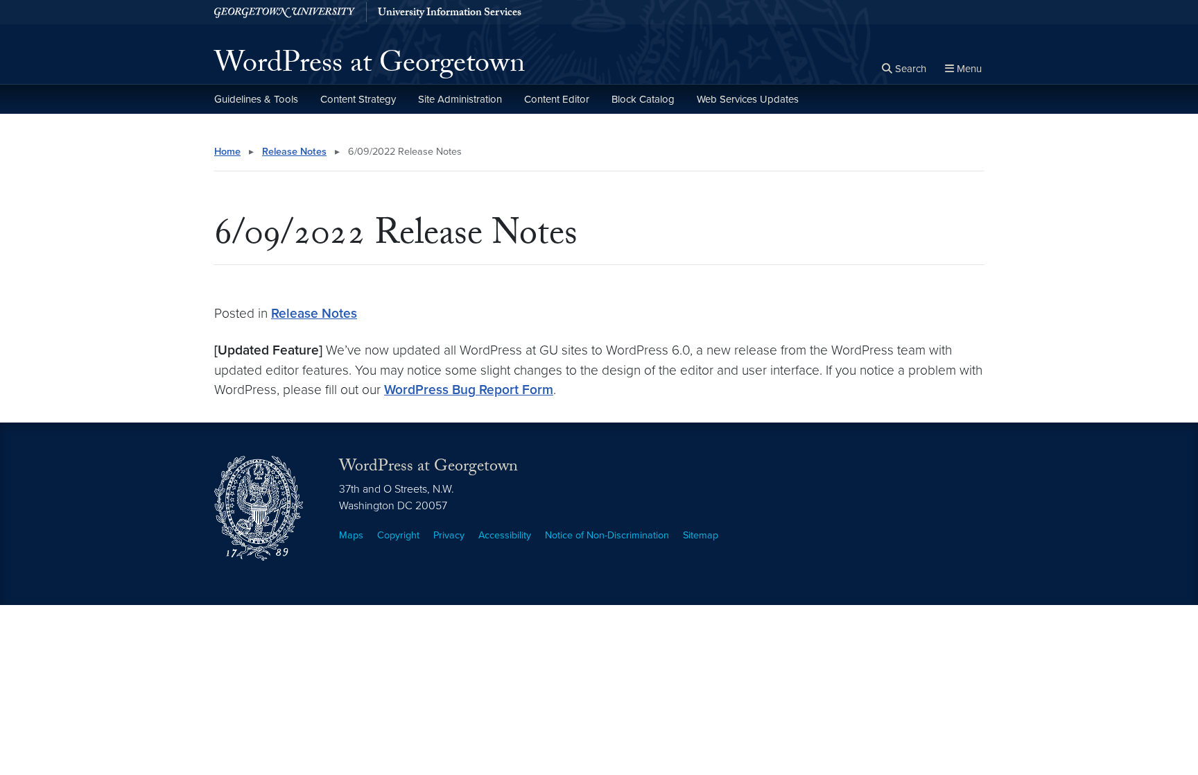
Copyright (398, 535)
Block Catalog (643, 99)
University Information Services (449, 14)
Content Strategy (358, 99)
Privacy (449, 535)
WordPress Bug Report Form (468, 390)
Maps (351, 535)
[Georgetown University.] (284, 12)
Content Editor (556, 99)
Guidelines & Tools (256, 99)
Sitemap (700, 535)
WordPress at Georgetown (369, 66)
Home (227, 151)
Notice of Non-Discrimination (607, 535)
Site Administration (460, 99)
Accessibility (504, 535)
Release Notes (294, 151)
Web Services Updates (748, 99)
